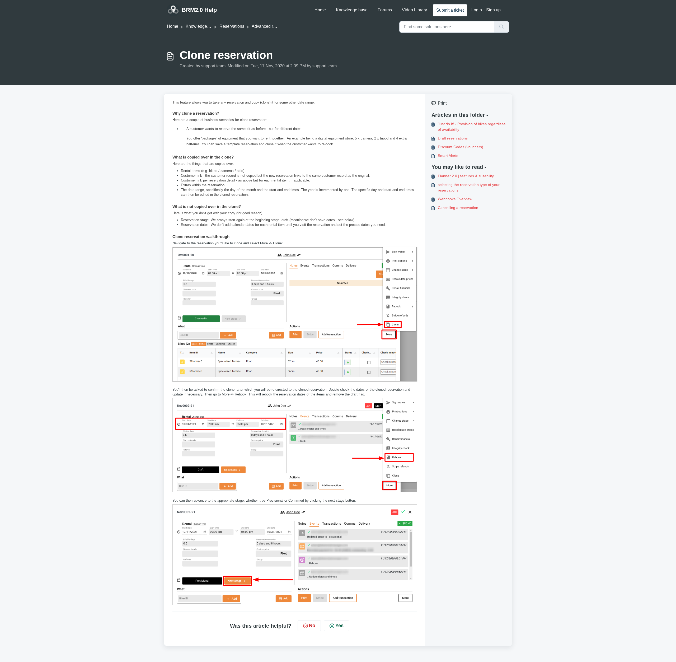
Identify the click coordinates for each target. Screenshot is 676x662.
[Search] (501, 27)
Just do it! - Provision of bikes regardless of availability (471, 127)
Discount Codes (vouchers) (460, 147)
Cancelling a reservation (458, 208)
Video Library (414, 10)
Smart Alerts (448, 155)
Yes (339, 625)
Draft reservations (453, 138)
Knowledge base (352, 10)
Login (476, 10)
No (312, 625)
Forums (385, 10)
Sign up (493, 10)
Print (442, 103)
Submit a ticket (450, 10)
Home (320, 10)
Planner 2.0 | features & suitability (466, 176)
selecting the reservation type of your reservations (469, 187)
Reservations (231, 26)
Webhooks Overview (455, 199)
